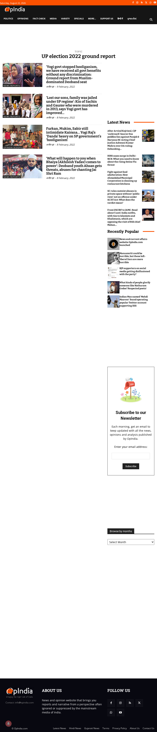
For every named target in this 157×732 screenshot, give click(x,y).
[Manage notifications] (8, 723)
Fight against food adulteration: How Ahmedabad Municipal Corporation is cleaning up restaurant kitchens (122, 178)
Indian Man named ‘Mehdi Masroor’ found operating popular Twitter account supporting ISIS (133, 301)
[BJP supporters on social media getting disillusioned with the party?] (113, 273)
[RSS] (142, 3)
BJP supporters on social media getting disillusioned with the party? (134, 271)
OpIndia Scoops (12, 147)
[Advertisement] (130, 502)
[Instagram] (137, 3)
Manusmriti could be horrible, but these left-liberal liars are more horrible (132, 258)
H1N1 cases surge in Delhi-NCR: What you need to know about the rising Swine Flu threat (123, 160)
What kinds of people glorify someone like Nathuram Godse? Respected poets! (134, 285)
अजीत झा (50, 86)
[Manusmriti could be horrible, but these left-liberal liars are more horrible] (113, 258)
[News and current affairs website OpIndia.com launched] (113, 244)
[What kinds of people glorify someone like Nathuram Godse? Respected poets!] (113, 287)
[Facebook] (133, 3)
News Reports (11, 85)
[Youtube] (155, 3)
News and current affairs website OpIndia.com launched (133, 242)
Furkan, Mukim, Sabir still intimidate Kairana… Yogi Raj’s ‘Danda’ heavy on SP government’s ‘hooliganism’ (73, 134)
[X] (146, 3)
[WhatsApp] (150, 3)
